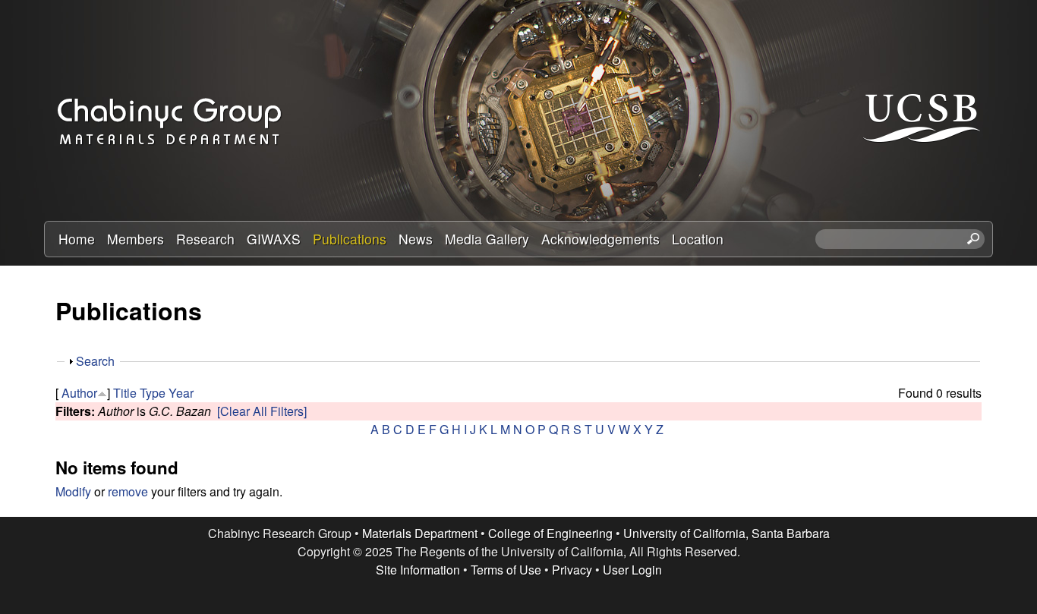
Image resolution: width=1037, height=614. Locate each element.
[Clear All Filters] (262, 411)
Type (152, 392)
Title (125, 392)
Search (95, 361)
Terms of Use (506, 569)
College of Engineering (550, 533)
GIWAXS (274, 238)
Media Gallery (487, 238)
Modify (73, 491)
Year (181, 392)
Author (79, 392)
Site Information (418, 569)
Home (76, 238)
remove (128, 491)
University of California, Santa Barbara (726, 533)
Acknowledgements (600, 238)
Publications (349, 238)
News (416, 238)
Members (135, 238)
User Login (632, 569)
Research (205, 238)
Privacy (572, 569)
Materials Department (420, 533)
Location (697, 238)
